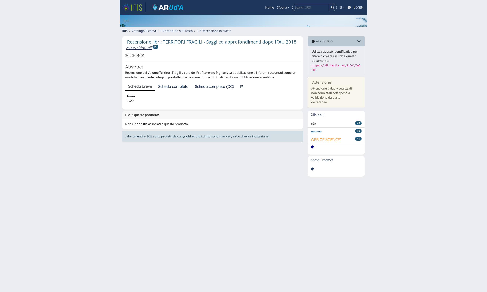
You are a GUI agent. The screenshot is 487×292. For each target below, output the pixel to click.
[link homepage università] (167, 7)
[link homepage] (133, 7)
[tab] (242, 86)
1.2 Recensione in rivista (214, 31)
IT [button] (341, 7)
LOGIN (358, 7)
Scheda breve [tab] (140, 86)
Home (269, 7)
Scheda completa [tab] (173, 86)
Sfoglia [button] (282, 7)
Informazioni (324, 41)
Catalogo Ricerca (144, 31)
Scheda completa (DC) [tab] (214, 86)
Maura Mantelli (139, 47)
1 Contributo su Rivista (176, 31)
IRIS (125, 31)
